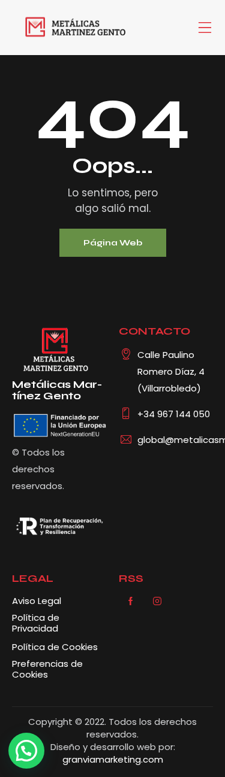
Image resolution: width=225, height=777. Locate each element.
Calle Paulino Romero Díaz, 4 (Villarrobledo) (171, 371)
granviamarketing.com (112, 759)
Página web (112, 243)
